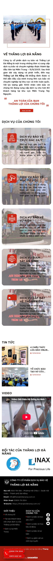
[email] (48, 519)
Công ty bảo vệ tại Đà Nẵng (30, 549)
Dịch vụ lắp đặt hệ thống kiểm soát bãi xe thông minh (32, 299)
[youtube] (48, 523)
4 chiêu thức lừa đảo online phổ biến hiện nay (39, 348)
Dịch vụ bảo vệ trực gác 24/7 (32, 138)
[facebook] (48, 514)
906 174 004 (21, 500)
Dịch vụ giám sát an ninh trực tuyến (30, 259)
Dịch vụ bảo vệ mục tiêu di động (32, 178)
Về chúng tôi (10, 514)
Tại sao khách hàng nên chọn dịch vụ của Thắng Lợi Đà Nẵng (12, 522)
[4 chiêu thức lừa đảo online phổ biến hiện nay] (15, 354)
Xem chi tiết (26, 110)
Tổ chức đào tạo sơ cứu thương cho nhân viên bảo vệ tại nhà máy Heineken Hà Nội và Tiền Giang (39, 370)
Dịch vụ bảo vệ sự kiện (32, 218)
